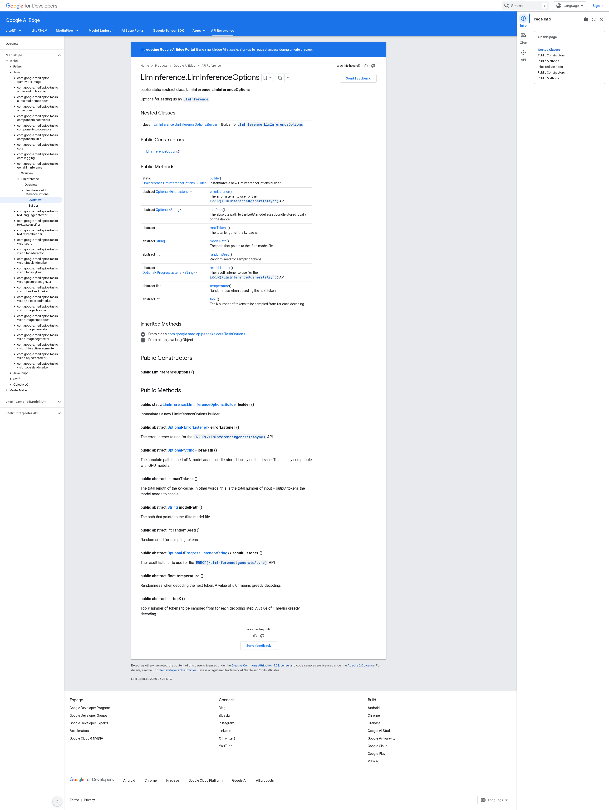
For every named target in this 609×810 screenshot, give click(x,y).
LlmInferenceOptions (162, 151)
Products (161, 65)
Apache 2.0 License (361, 665)
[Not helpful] (373, 65)
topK (213, 299)
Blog (222, 708)
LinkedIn (225, 731)
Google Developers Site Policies (174, 670)
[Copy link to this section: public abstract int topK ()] (190, 599)
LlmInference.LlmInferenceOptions (270, 124)
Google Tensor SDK (168, 30)
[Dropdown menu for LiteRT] (21, 30)
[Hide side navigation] (57, 801)
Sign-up (245, 49)
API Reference (222, 30)
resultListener (220, 268)
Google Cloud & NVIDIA (86, 738)
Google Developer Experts (89, 723)
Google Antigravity (381, 738)
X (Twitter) (227, 738)
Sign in (598, 6)
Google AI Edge (23, 20)
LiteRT (11, 30)
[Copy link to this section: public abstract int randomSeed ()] (205, 530)
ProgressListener (170, 272)
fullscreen (594, 19)
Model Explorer (101, 30)
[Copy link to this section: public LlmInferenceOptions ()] (200, 372)
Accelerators (79, 731)
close (601, 19)
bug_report (586, 19)
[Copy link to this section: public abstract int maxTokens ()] (203, 479)
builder (215, 178)
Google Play (376, 753)
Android (374, 708)
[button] (28, 55)
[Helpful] (365, 65)
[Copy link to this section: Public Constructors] (189, 140)
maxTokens (218, 228)
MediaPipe (64, 30)
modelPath (218, 241)
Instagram (226, 723)
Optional (162, 192)
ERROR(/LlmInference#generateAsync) (244, 201)
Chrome (374, 715)
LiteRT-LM (39, 30)
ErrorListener (180, 192)
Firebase (374, 723)
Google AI (239, 780)
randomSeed (220, 254)
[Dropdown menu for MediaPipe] (78, 30)
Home (145, 65)
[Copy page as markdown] (280, 78)
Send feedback (358, 78)
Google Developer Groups (89, 715)
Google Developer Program (90, 708)
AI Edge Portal (133, 30)
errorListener (219, 192)
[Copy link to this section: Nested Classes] (180, 113)
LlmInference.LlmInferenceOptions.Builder (185, 124)
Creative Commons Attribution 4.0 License (260, 665)
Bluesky (225, 715)
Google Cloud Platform (206, 780)
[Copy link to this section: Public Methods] (179, 167)
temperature (219, 286)
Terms (74, 800)
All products (265, 780)
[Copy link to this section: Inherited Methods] (186, 324)
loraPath (216, 210)
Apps (196, 30)
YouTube (225, 746)
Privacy (89, 800)
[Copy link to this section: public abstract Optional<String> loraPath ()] (222, 450)
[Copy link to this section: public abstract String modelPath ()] (208, 507)
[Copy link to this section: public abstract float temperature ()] (209, 576)
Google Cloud (378, 746)
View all (373, 761)
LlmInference (196, 99)
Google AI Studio (380, 731)
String (174, 210)
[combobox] (525, 5)
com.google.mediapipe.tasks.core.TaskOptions (206, 334)
